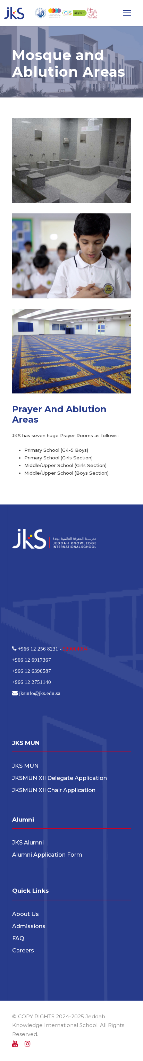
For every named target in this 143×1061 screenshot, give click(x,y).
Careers (23, 950)
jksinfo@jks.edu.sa (39, 693)
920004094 (75, 648)
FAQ (18, 938)
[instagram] (27, 1044)
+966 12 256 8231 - (40, 648)
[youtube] (15, 1044)
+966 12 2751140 (31, 682)
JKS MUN (25, 766)
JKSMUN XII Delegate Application (59, 778)
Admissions (28, 926)
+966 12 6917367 (31, 659)
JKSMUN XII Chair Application (53, 790)
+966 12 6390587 (31, 670)
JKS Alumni (28, 842)
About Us (25, 914)
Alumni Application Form (47, 854)
